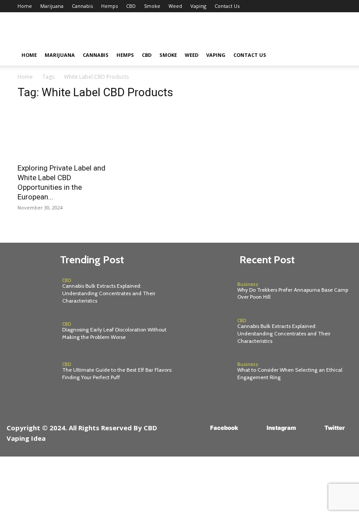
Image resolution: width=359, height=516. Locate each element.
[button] (330, 55)
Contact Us (227, 6)
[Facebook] (197, 428)
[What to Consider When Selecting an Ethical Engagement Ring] (207, 372)
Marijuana (51, 6)
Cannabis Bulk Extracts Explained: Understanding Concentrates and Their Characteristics (108, 293)
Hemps (109, 6)
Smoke (152, 6)
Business (247, 284)
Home (25, 6)
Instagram (281, 427)
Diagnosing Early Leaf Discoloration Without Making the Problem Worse (114, 333)
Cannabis (82, 6)
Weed (175, 6)
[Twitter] (311, 428)
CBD (131, 6)
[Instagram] (253, 428)
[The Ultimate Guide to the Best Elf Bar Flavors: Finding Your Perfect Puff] (32, 372)
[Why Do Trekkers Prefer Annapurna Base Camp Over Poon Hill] (207, 291)
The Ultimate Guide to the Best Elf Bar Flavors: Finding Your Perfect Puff (117, 373)
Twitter (334, 427)
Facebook (224, 427)
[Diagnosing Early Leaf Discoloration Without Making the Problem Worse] (32, 331)
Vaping (198, 6)
